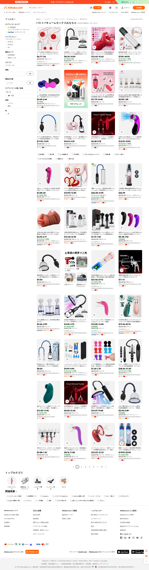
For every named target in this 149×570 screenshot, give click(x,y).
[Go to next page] (106, 467)
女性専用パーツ (32, 496)
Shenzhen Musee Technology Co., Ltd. (49, 373)
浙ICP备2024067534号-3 (126, 567)
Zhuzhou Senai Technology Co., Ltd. (130, 197)
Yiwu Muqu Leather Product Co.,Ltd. (102, 373)
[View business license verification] (93, 567)
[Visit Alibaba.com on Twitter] (129, 537)
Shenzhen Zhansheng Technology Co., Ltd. (130, 374)
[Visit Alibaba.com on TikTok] (141, 537)
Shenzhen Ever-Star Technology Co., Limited (49, 328)
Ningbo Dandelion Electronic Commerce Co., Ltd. (103, 288)
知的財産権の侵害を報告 (99, 530)
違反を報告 (94, 534)
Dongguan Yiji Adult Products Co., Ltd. (49, 105)
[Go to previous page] (73, 467)
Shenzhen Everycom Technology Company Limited (76, 241)
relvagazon (45, 496)
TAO (90, 561)
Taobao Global (82, 561)
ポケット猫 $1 (120, 154)
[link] (146, 550)
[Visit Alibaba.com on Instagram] (133, 537)
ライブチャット (96, 518)
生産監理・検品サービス (41, 530)
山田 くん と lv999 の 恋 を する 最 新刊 (83, 500)
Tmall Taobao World (64, 561)
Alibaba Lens (8, 552)
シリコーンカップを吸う (15, 496)
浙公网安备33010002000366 (107, 567)
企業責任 (7, 522)
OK (30, 73)
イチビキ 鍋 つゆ (61, 500)
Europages (104, 561)
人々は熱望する (64, 154)
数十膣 (52, 154)
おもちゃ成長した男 (79, 496)
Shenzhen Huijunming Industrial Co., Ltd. (76, 332)
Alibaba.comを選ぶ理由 (11, 515)
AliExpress (45, 561)
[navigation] (19, 243)
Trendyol (96, 561)
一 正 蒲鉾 (40, 500)
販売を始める (124, 518)
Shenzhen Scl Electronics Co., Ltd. (129, 147)
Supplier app (82, 552)
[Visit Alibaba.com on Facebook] (121, 537)
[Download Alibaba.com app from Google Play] (138, 552)
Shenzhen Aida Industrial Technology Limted (49, 284)
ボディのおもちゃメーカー (92, 154)
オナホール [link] (83, 19)
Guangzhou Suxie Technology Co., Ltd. (76, 374)
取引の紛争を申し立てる (99, 522)
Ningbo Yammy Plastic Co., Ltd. (46, 145)
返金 (92, 526)
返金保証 (36, 518)
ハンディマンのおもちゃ (61, 496)
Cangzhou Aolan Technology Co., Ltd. (103, 61)
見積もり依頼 (66, 518)
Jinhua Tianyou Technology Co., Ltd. (130, 284)
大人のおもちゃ (72, 19)
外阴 (50, 500)
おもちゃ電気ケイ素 (14, 500)
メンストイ (28, 500)
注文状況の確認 (125, 522)
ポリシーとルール (38, 534)
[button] (91, 7)
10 (101, 467)
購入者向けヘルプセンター (99, 515)
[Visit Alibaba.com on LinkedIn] (125, 537)
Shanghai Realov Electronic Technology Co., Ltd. (103, 145)
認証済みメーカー (67, 515)
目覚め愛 (107, 154)
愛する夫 (71, 159)
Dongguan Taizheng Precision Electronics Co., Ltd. (49, 242)
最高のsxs (60, 159)
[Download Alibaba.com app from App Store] (123, 552)
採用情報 (7, 526)
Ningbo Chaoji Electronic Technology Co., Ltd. (103, 103)
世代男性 (76, 154)
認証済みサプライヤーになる (129, 526)
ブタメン (102, 500)
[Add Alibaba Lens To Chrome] (32, 552)
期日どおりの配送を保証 (41, 522)
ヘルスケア (47, 19)
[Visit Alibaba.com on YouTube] (137, 537)
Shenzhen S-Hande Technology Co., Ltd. (130, 331)
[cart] (116, 8)
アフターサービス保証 (40, 526)
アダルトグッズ (59, 19)
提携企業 (123, 530)
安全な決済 (36, 515)
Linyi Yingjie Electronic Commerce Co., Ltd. (130, 62)
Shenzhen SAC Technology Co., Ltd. (130, 103)
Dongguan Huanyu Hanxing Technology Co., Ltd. (103, 201)
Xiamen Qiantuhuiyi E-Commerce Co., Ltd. (76, 145)
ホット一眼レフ (110, 496)
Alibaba (38, 19)
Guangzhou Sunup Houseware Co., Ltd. (130, 242)
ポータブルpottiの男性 (45, 159)
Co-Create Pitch (9, 518)
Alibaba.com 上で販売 (127, 515)
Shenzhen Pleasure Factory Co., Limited (103, 332)
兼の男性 (41, 154)
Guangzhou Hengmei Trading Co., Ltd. (49, 199)
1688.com (54, 561)
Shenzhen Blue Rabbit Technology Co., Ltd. (103, 243)
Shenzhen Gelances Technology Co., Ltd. (49, 63)
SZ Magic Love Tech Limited (73, 62)
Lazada (74, 561)
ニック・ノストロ (95, 496)
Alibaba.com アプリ (95, 552)
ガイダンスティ (125, 496)
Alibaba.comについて (11, 510)
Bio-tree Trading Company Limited (75, 197)
